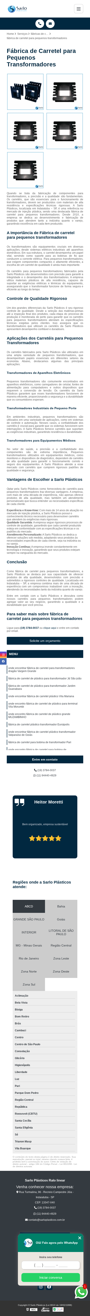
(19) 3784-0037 (30, 627)
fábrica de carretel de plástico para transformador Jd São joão (44, 678)
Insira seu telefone (50, 1257)
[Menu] (79, 8)
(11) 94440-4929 (46, 775)
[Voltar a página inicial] (17, 8)
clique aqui (49, 627)
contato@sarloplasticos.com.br (46, 1219)
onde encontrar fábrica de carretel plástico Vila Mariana (41, 696)
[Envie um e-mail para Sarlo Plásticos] (50, 23)
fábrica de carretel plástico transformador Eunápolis (38, 724)
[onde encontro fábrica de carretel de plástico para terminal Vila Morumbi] (25, 170)
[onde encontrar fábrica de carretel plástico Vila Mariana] (64, 130)
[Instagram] (41, 1286)
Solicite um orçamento (44, 640)
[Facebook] (49, 1286)
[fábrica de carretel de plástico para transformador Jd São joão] (64, 91)
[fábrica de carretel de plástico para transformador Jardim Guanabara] (25, 130)
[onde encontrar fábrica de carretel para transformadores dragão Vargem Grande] (25, 91)
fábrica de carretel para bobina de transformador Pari (39, 742)
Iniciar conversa (50, 1277)
